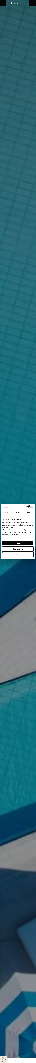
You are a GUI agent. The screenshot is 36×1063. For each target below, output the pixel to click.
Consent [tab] (7, 512)
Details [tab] (18, 512)
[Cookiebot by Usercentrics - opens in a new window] (25, 506)
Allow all (18, 543)
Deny (18, 555)
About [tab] (29, 512)
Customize (17, 549)
